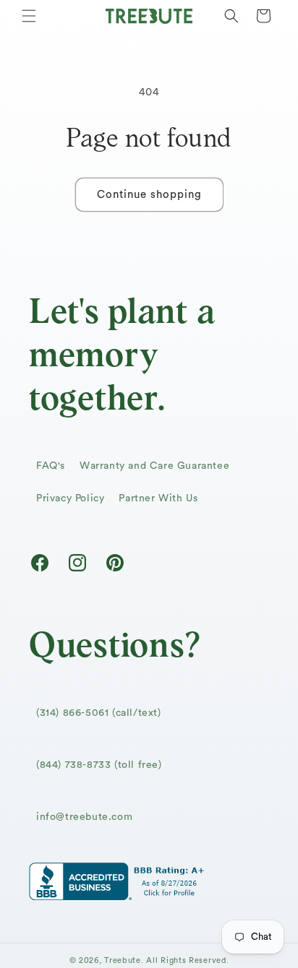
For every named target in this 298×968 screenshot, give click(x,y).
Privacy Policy (70, 498)
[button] (29, 16)
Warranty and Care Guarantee (154, 466)
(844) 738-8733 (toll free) (99, 765)
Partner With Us (158, 498)
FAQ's (50, 466)
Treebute (122, 960)
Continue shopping (149, 194)
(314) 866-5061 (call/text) (98, 713)
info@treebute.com (84, 817)
